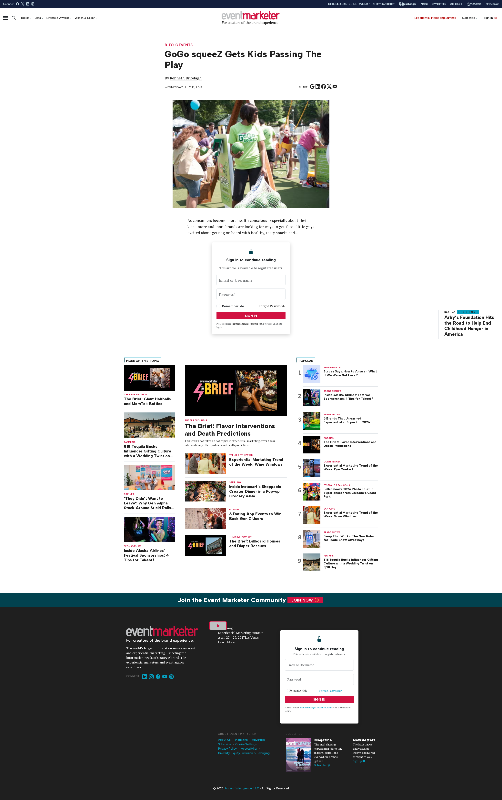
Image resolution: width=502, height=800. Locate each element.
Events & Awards (57, 18)
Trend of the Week (241, 455)
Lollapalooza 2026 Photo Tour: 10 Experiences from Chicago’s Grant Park (350, 492)
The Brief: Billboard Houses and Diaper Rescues (254, 543)
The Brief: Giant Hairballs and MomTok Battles (147, 401)
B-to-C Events (179, 45)
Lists (38, 18)
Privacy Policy (227, 748)
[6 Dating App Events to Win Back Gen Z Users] (205, 518)
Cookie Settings (246, 744)
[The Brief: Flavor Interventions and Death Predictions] (236, 390)
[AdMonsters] (474, 4)
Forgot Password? (272, 306)
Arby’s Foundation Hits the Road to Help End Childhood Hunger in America (469, 325)
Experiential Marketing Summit (435, 18)
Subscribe (468, 18)
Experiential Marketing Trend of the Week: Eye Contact (351, 467)
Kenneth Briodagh (186, 78)
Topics (24, 18)
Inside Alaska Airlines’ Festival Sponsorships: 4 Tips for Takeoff (146, 555)
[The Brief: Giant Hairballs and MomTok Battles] (149, 377)
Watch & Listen (85, 18)
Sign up (358, 761)
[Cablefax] (492, 4)
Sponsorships (132, 546)
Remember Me (233, 306)
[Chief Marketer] (384, 4)
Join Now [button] (302, 600)
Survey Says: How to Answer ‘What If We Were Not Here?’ (350, 373)
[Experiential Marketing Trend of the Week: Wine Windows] (205, 463)
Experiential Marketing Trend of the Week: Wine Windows (256, 462)
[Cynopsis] (439, 4)
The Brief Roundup (135, 395)
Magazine (241, 740)
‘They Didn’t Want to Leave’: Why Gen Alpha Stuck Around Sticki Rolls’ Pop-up (148, 503)
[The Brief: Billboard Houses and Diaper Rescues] (205, 545)
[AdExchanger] (407, 4)
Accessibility (249, 748)
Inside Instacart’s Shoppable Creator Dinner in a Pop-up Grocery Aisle (255, 491)
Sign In (489, 18)
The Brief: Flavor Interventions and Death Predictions (230, 429)
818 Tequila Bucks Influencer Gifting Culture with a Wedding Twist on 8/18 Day (147, 451)
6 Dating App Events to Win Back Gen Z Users (255, 516)
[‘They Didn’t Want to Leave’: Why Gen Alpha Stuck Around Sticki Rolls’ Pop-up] (149, 477)
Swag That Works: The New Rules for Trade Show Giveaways (349, 538)
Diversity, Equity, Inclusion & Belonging (244, 753)
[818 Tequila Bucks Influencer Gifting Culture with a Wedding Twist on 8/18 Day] (149, 425)
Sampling (130, 442)
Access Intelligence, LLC (241, 788)
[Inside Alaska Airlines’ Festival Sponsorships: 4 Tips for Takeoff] (149, 529)
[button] (5, 18)
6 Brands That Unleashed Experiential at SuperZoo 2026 (347, 420)
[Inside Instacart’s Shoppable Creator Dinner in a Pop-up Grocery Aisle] (205, 491)
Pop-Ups (129, 494)
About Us (224, 740)
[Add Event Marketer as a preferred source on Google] (312, 86)
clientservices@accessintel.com (247, 323)
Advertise (258, 740)
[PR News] (424, 4)
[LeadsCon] (456, 4)
